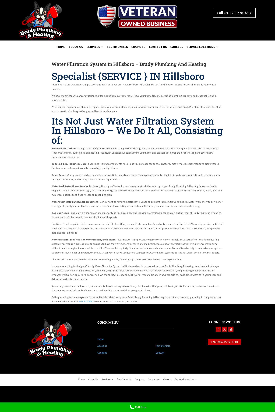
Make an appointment (224, 341)
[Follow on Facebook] (218, 329)
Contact (159, 352)
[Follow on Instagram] (230, 329)
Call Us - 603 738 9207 (234, 12)
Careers (176, 47)
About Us (76, 47)
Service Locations (201, 47)
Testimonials (117, 47)
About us (102, 345)
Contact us (158, 47)
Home (61, 47)
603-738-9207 (86, 301)
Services (93, 47)
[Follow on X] (224, 329)
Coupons (138, 47)
